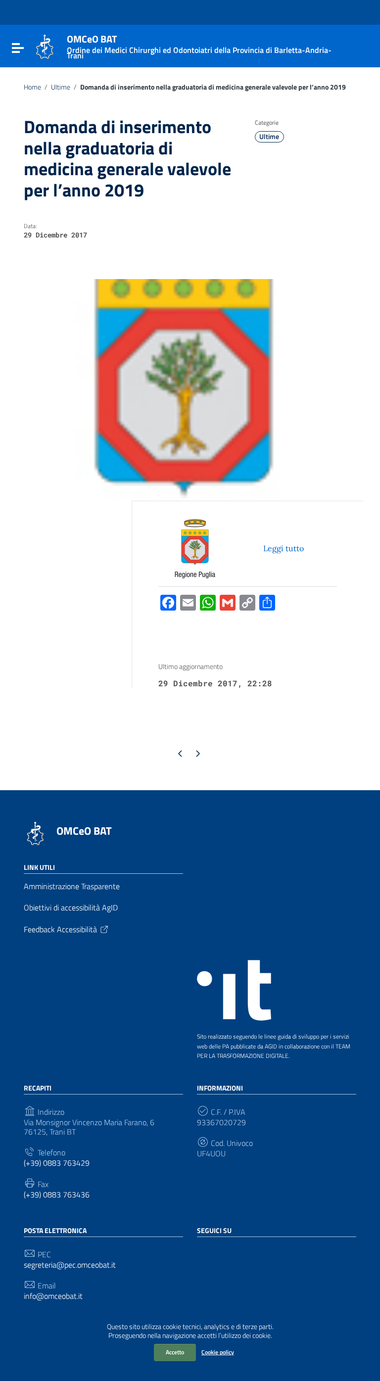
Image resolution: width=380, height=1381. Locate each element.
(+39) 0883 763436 (57, 1194)
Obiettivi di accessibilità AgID (71, 907)
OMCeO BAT (84, 830)
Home (32, 87)
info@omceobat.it (53, 1296)
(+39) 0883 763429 (57, 1163)
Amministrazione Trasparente (72, 886)
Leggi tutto (283, 548)
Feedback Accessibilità (60, 929)
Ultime (60, 87)
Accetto (175, 1352)
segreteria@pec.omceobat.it (70, 1265)
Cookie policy (217, 1352)
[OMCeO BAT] (45, 46)
